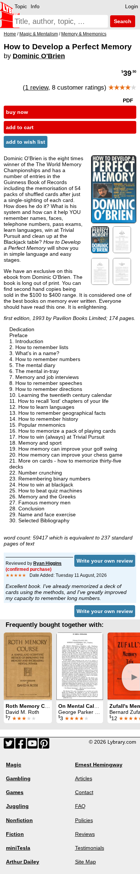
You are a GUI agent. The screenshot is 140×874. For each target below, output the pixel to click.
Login (131, 6)
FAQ (80, 806)
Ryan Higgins (47, 563)
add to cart (20, 127)
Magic (13, 765)
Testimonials (89, 848)
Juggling (17, 806)
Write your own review (105, 561)
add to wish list (25, 142)
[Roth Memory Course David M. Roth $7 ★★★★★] (28, 666)
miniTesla (18, 848)
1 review (36, 87)
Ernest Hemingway (98, 765)
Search (121, 21)
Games (15, 792)
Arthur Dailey (22, 862)
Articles (83, 778)
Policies (84, 820)
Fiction (15, 834)
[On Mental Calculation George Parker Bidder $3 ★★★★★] (79, 666)
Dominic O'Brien (39, 56)
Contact (84, 792)
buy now (17, 112)
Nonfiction (19, 820)
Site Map (85, 862)
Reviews (85, 834)
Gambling (18, 778)
